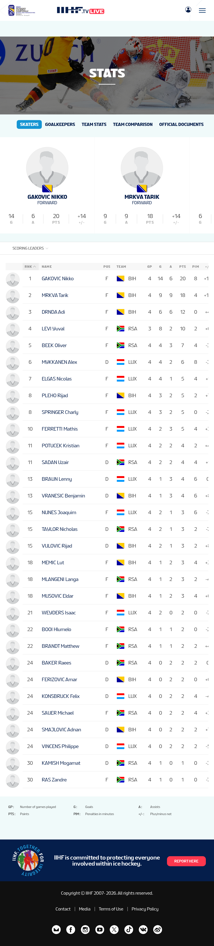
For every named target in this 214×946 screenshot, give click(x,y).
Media (84, 909)
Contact (63, 909)
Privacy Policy (145, 909)
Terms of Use (111, 909)
